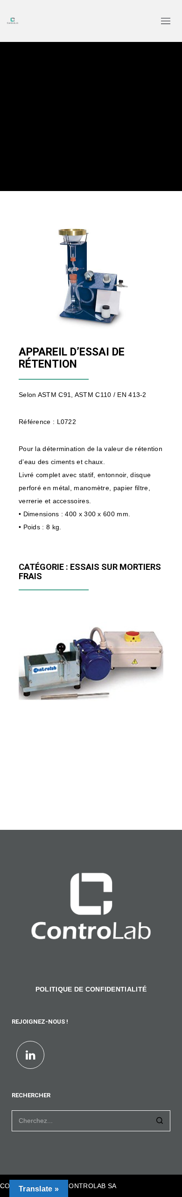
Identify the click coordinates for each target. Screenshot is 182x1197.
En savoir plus (49, 696)
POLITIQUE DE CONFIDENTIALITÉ (91, 989)
